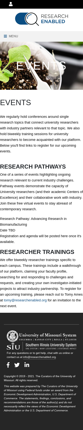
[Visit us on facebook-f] (8, 365)
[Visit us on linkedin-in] (27, 365)
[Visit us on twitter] (17, 365)
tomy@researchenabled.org (25, 300)
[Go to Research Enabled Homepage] (41, 19)
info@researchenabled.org (39, 356)
